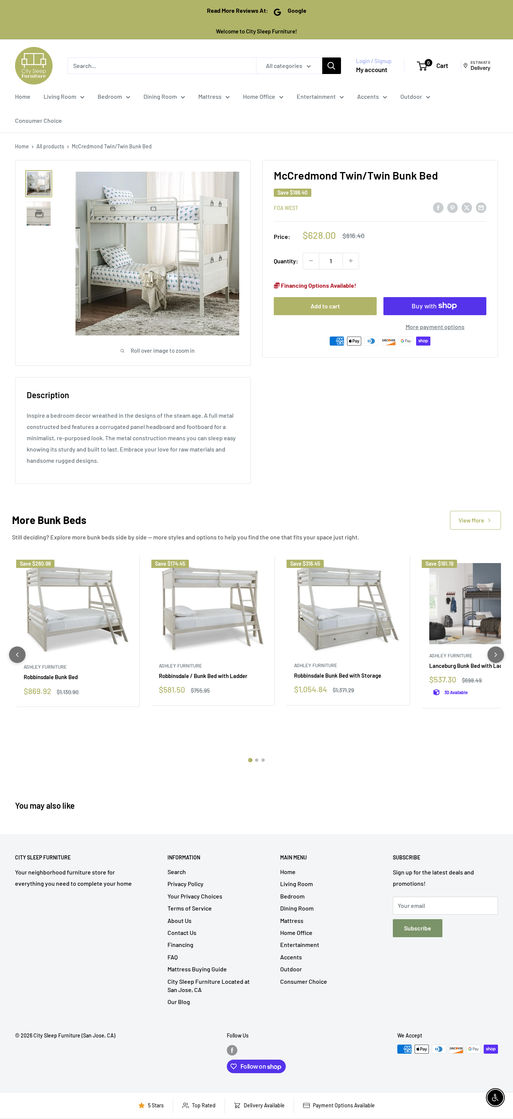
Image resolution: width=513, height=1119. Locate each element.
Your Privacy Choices (194, 896)
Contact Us (181, 932)
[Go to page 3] (263, 760)
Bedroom (110, 96)
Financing (180, 944)
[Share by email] (481, 207)
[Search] (331, 65)
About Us (179, 920)
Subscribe (417, 928)
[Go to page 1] (250, 760)
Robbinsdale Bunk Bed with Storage (337, 675)
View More (471, 520)
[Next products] (495, 654)
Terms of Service (189, 908)
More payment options (435, 326)
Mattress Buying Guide (197, 969)
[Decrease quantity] (311, 261)
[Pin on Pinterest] (452, 207)
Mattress (210, 96)
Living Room (60, 96)
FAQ (172, 956)
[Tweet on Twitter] (467, 207)
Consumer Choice (38, 120)
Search (176, 871)
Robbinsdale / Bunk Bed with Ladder (203, 675)
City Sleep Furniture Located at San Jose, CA (208, 985)
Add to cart (325, 305)
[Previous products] (17, 654)
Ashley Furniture (45, 667)
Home (22, 96)
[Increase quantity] (351, 261)
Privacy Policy (185, 883)
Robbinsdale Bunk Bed (51, 677)
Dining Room (160, 96)
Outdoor (411, 96)
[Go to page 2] (256, 760)
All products (50, 146)
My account (371, 69)
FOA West (286, 207)
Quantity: (286, 260)
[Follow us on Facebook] (232, 1050)
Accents (368, 96)
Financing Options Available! (318, 284)
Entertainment (316, 96)
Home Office (259, 96)
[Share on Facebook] (438, 207)
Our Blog (178, 1001)
